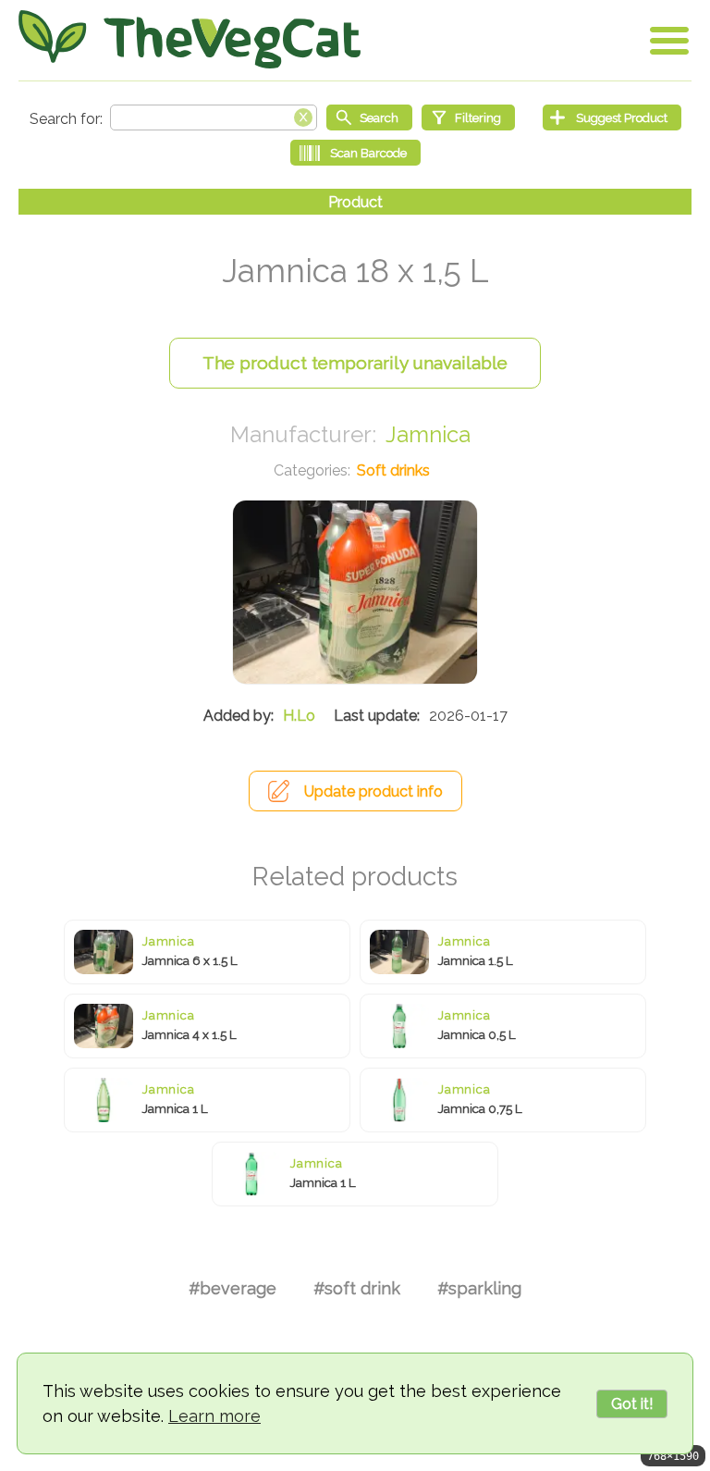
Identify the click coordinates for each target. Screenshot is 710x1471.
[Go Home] (189, 39)
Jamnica (428, 434)
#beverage (232, 1288)
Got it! (632, 1404)
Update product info (373, 791)
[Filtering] (468, 117)
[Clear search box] (303, 116)
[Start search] (369, 117)
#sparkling (479, 1288)
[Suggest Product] (612, 117)
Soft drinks (393, 470)
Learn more (214, 1416)
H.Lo (299, 715)
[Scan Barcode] (355, 153)
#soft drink (356, 1288)
